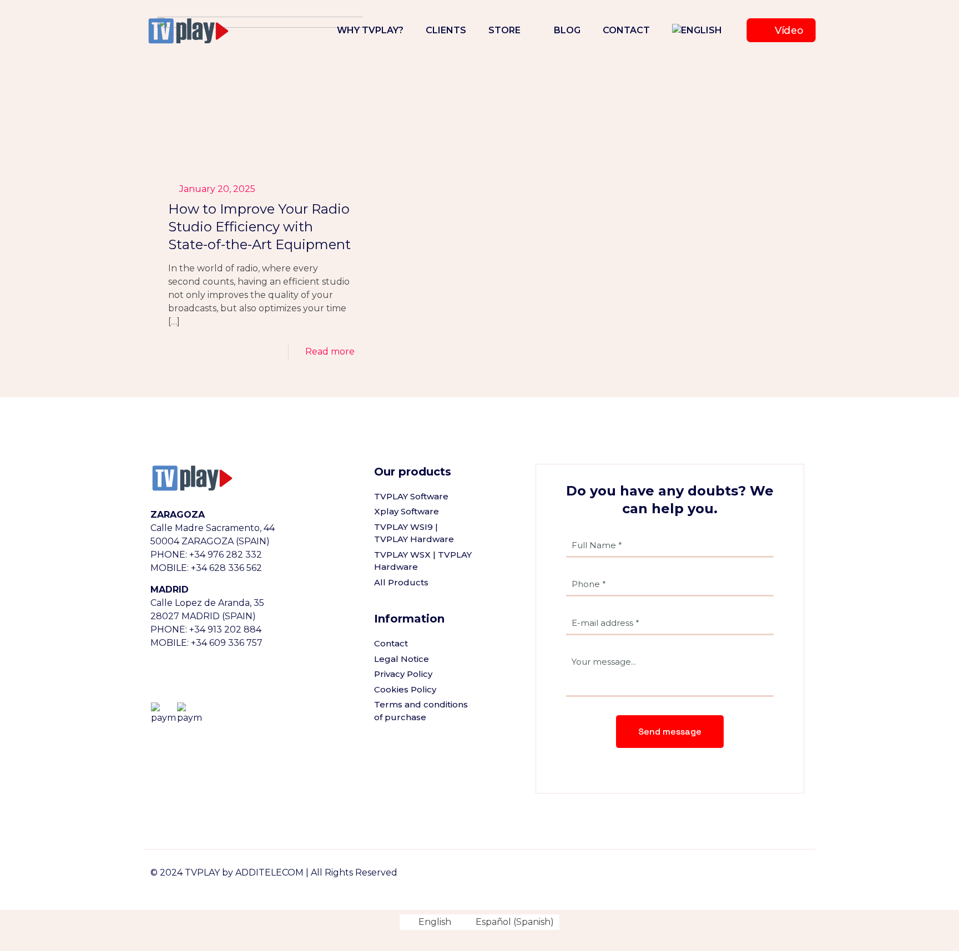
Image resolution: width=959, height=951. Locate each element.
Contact (391, 643)
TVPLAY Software (411, 496)
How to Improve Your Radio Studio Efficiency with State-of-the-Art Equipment (259, 226)
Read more (330, 351)
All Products (401, 582)
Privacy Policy (403, 674)
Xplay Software (406, 511)
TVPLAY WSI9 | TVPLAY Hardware (414, 533)
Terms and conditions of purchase (421, 710)
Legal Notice (401, 659)
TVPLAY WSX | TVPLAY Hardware (423, 561)
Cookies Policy (405, 689)
